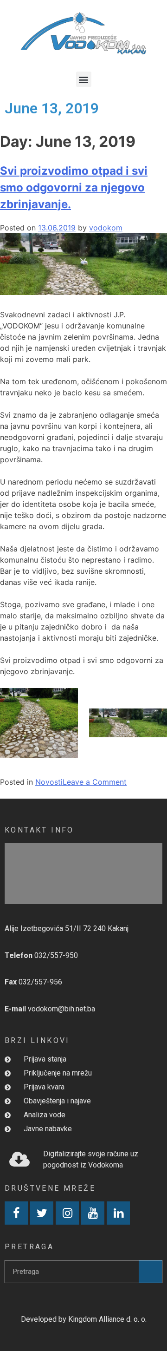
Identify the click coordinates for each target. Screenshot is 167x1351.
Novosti (49, 782)
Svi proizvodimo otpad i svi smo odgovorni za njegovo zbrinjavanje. (74, 187)
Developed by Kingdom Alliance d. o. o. (84, 1319)
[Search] (150, 1271)
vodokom (105, 227)
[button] (83, 79)
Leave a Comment (95, 782)
